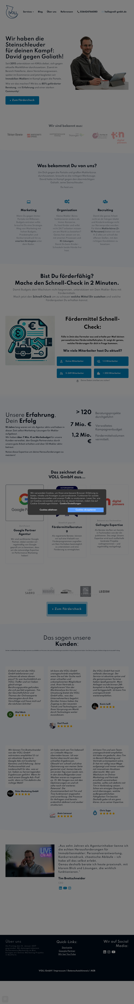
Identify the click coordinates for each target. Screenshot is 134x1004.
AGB (93, 971)
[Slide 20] (77, 593)
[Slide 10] (56, 593)
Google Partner (67, 951)
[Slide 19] (75, 593)
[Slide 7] (50, 593)
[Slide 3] (42, 593)
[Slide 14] (65, 593)
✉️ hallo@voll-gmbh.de (114, 12)
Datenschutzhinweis (78, 971)
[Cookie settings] (5, 999)
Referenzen (67, 12)
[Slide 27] (92, 593)
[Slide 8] (52, 593)
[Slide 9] (54, 593)
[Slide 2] (39, 593)
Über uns (51, 12)
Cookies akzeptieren (86, 510)
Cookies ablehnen (48, 510)
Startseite (67, 948)
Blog (40, 12)
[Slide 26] (90, 593)
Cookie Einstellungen (70, 504)
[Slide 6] (48, 593)
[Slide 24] (85, 593)
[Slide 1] (37, 593)
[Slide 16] (69, 593)
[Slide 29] (96, 593)
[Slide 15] (67, 593)
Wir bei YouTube (67, 954)
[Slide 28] (94, 593)
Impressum (60, 971)
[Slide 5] (46, 593)
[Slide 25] (88, 593)
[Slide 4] (44, 593)
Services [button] (27, 12)
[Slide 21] (79, 593)
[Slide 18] (73, 593)
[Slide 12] (60, 593)
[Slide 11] (58, 593)
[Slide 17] (71, 593)
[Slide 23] (83, 593)
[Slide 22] (81, 593)
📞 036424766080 (87, 12)
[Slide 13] (62, 593)
